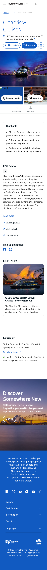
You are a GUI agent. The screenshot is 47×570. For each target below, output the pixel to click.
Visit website (29, 45)
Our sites (10, 521)
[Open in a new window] (23, 279)
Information (12, 515)
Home (6, 13)
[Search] (36, 5)
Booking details (12, 45)
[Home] (16, 4)
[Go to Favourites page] (42, 4)
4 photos (37, 98)
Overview (16, 112)
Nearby (30, 112)
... (13, 13)
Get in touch (12, 235)
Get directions (10, 352)
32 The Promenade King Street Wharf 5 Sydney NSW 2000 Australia (25, 37)
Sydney (9, 502)
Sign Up (9, 419)
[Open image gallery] (23, 69)
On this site (12, 508)
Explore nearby (13, 98)
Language (11, 528)
